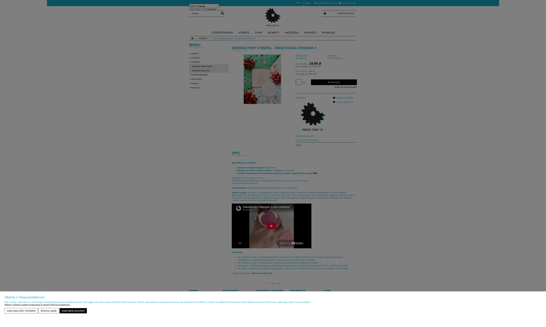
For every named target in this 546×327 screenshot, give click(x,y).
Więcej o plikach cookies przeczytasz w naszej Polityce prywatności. (37, 304)
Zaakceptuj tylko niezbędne (21, 310)
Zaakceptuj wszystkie (73, 310)
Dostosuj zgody (49, 310)
